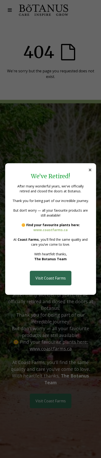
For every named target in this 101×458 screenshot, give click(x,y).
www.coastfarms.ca (50, 230)
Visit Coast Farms (50, 278)
